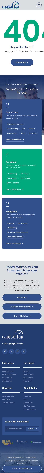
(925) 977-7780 (16, 344)
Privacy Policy (31, 457)
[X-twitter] (11, 351)
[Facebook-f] (5, 351)
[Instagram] (24, 351)
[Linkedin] (17, 351)
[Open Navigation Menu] (39, 5)
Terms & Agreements (15, 457)
